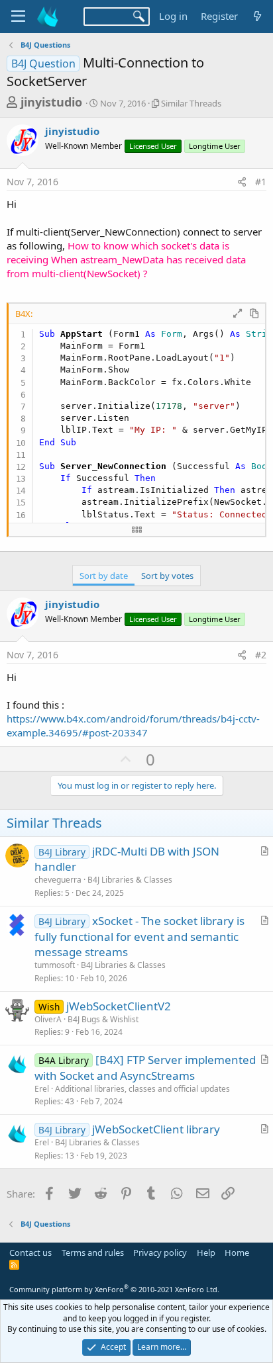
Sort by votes (167, 576)
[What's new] (257, 16)
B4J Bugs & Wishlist (103, 1019)
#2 (260, 654)
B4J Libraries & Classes (129, 879)
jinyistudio (51, 102)
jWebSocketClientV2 (118, 1006)
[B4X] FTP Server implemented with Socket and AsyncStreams (145, 1067)
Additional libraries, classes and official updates (142, 1088)
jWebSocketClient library (156, 1129)
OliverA (48, 1019)
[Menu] (18, 16)
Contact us (30, 1252)
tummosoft (54, 965)
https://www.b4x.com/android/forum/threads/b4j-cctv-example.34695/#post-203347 (133, 725)
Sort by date (104, 576)
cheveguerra (58, 879)
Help (206, 1252)
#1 (260, 181)
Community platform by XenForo (114, 1289)
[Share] (241, 182)
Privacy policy (160, 1252)
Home (237, 1252)
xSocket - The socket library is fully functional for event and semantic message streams (139, 936)
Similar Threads (191, 103)
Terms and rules (93, 1252)
